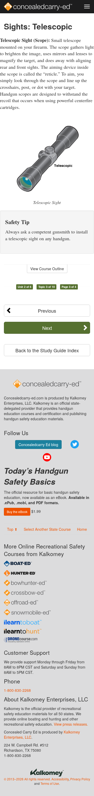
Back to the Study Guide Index (47, 350)
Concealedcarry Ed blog (38, 444)
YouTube (47, 457)
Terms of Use (49, 783)
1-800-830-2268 (17, 690)
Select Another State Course (47, 529)
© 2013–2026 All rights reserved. (27, 779)
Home (82, 529)
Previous (47, 310)
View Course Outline (47, 268)
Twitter (74, 444)
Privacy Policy (80, 779)
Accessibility (60, 779)
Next (47, 327)
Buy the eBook (17, 511)
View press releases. (71, 724)
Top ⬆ (12, 529)
